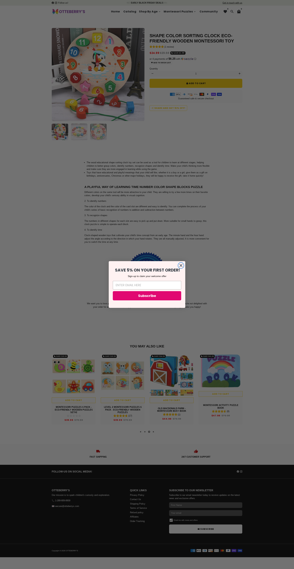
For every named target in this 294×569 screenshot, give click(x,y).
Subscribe (147, 295)
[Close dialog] (181, 265)
